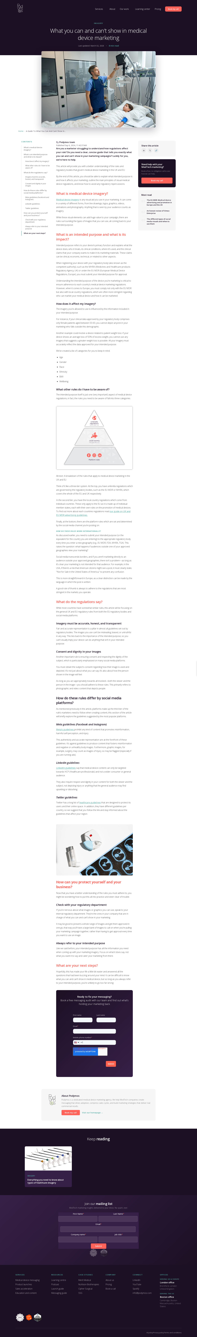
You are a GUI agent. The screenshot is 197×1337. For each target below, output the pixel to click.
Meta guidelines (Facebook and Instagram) (37, 198)
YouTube (137, 1284)
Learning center (142, 9)
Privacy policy (158, 1332)
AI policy (149, 1332)
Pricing (158, 9)
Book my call (173, 9)
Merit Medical (84, 1280)
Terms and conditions (173, 1332)
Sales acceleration (23, 1288)
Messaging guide (59, 1292)
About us (110, 1280)
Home (20, 131)
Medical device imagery (67, 199)
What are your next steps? (35, 233)
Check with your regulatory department (35, 221)
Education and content (26, 1292)
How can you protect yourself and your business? (36, 214)
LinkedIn (136, 1280)
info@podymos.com (142, 1292)
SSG (80, 1292)
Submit (111, 1064)
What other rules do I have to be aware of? (37, 166)
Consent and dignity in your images (35, 184)
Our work (124, 9)
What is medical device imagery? (33, 148)
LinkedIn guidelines (32, 204)
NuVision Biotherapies (88, 1284)
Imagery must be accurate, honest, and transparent (35, 178)
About (112, 9)
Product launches (23, 1284)
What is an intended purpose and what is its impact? (35, 155)
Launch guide (57, 1288)
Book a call (111, 1288)
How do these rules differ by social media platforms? (35, 191)
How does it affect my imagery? (37, 161)
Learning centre (58, 1280)
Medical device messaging (27, 1280)
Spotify (136, 1288)
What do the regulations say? (35, 172)
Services (99, 9)
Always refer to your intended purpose (36, 227)
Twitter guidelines (32, 208)
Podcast (55, 1284)
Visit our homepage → (92, 1112)
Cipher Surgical (85, 1288)
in (144, 150)
